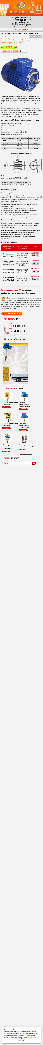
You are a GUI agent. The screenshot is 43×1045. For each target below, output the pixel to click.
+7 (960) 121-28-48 (20, 20)
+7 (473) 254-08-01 (20, 17)
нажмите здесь (32, 1037)
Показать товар (34, 36)
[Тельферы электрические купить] (15, 384)
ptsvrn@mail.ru (21, 22)
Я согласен (21, 1039)
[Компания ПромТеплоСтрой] (21, 9)
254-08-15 (18, 325)
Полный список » (26, 454)
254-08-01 (18, 331)
